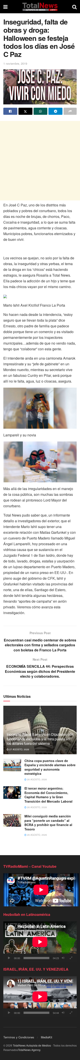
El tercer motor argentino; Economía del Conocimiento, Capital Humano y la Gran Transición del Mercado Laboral (48, 794)
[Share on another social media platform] (70, 111)
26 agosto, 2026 (36, 779)
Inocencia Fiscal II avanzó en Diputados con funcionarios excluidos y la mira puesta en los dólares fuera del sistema (40, 739)
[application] (40, 941)
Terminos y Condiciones (18, 1037)
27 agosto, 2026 (19, 749)
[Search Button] (74, 6)
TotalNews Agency (29, 1050)
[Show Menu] (5, 6)
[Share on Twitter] (25, 111)
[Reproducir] (9, 958)
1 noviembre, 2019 (15, 63)
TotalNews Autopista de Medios (32, 1045)
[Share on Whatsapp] (41, 111)
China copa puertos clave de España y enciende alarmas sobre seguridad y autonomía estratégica (50, 767)
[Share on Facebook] (10, 111)
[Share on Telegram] (55, 111)
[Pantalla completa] (71, 958)
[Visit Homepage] (40, 6)
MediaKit (46, 1037)
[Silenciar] (63, 958)
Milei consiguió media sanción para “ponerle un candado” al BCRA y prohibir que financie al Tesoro (48, 822)
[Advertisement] (40, 160)
